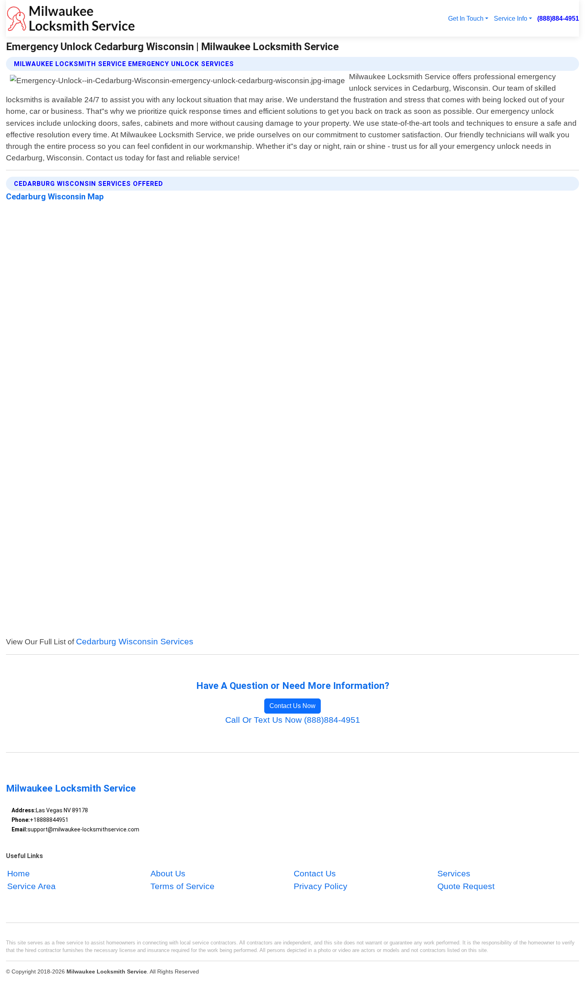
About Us (167, 873)
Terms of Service (182, 886)
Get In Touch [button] (466, 18)
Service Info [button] (510, 18)
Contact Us (315, 873)
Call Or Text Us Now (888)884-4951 (292, 719)
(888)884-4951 (558, 18)
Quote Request (466, 886)
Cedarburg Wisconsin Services (134, 641)
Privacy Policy (320, 886)
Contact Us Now (292, 705)
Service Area (31, 886)
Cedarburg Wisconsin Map (55, 196)
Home (18, 873)
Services (453, 873)
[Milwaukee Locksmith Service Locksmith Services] (71, 18)
